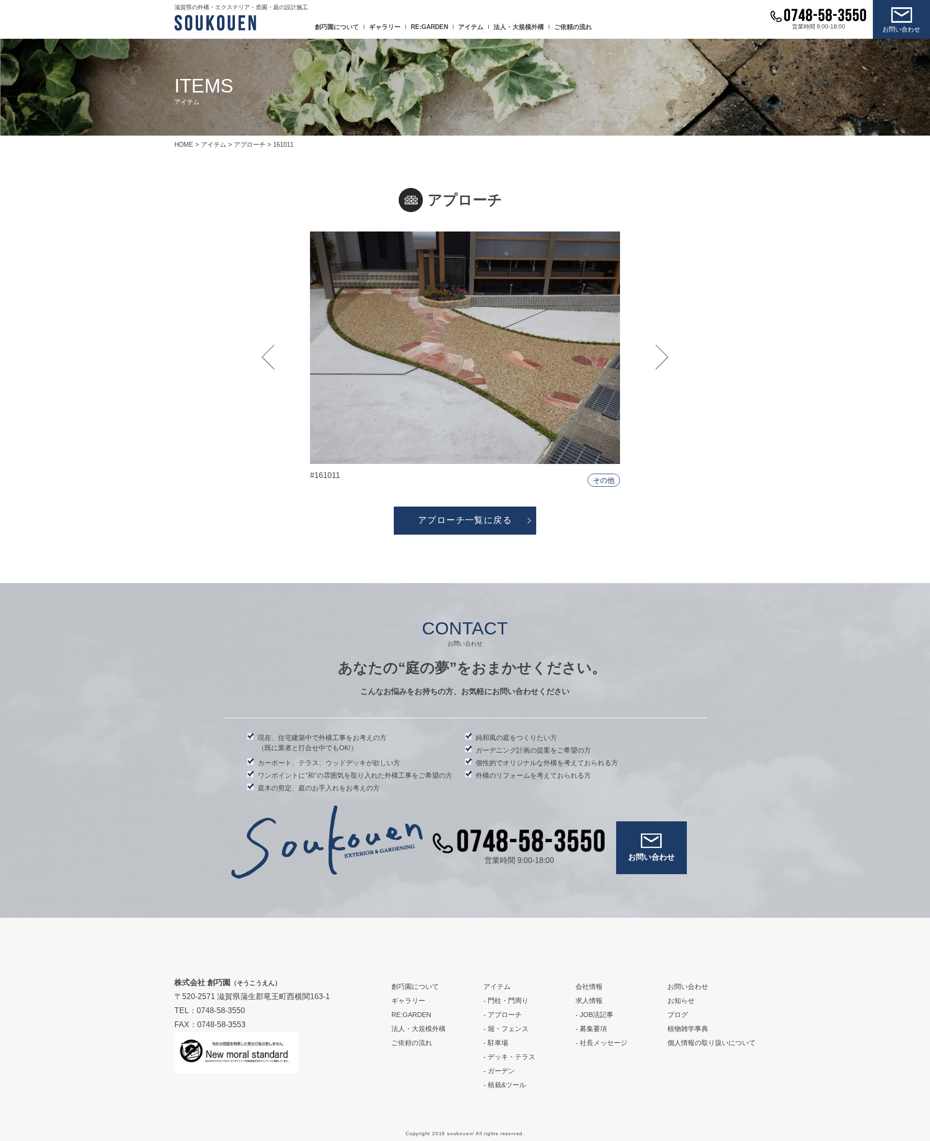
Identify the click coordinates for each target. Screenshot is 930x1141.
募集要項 (593, 1028)
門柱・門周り (508, 1000)
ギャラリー (385, 27)
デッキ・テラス (511, 1056)
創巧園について (337, 27)
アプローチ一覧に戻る (465, 520)
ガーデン (501, 1070)
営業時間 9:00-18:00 (818, 26)
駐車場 (498, 1042)
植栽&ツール (507, 1084)
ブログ (677, 1014)
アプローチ (505, 1014)
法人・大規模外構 (519, 27)
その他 (604, 480)
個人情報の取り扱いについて (711, 1042)
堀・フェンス (508, 1028)
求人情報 (589, 1000)
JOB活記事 (596, 1014)
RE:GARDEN (429, 27)
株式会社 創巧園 (227, 982)
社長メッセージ (603, 1042)
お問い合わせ (901, 29)
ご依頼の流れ (573, 27)
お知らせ (681, 1000)
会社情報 (589, 986)
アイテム (470, 27)
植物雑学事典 (687, 1028)
